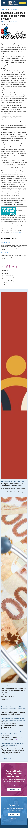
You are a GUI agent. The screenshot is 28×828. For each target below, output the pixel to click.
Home (2, 9)
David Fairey (5, 21)
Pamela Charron (13, 21)
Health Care (3, 685)
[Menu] (4, 3)
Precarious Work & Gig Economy (8, 281)
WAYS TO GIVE (13, 789)
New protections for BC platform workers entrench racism (13, 713)
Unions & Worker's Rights (19, 481)
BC (8, 270)
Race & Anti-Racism (18, 708)
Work (6, 9)
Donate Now (23, 3)
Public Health (8, 685)
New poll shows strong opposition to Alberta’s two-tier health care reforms (13, 690)
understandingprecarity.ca (17, 232)
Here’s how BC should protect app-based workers (12, 738)
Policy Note (5, 279)
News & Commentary (7, 277)
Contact (12, 814)
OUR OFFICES (13, 818)
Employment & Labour (15, 9)
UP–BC (4, 284)
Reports (11, 481)
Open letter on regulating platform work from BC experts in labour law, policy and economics (13, 751)
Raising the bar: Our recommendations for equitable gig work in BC (12, 726)
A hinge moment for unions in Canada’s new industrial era (12, 485)
